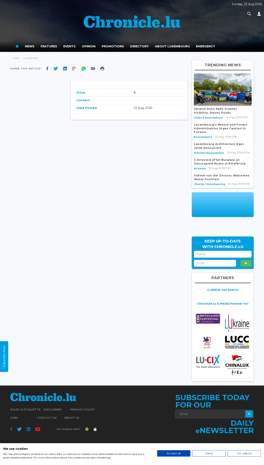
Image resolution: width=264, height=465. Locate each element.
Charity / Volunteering (209, 184)
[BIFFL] (208, 319)
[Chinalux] (237, 365)
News (29, 46)
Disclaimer (52, 409)
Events (69, 46)
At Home (200, 168)
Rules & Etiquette (25, 409)
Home (15, 58)
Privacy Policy (82, 409)
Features (49, 46)
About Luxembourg (172, 46)
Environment (203, 137)
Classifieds (31, 58)
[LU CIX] (208, 361)
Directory (139, 46)
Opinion (88, 46)
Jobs (14, 417)
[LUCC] (237, 342)
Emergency (205, 46)
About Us (71, 417)
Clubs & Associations (208, 117)
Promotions (113, 46)
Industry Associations (209, 152)
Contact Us (47, 417)
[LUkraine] (237, 323)
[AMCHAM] (208, 342)
